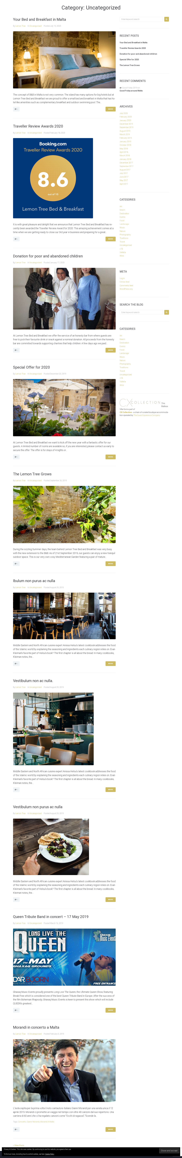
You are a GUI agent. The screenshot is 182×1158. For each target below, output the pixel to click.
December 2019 (126, 124)
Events (122, 217)
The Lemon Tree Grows (32, 474)
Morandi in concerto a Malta (36, 1027)
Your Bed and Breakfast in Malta (39, 19)
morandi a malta (47, 1122)
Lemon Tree (20, 26)
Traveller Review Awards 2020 (38, 126)
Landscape (124, 224)
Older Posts (18, 1145)
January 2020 (125, 120)
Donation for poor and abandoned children (48, 256)
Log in (122, 278)
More (110, 109)
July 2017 (124, 173)
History (68, 4)
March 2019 (125, 134)
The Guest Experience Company (147, 415)
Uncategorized (35, 26)
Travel (122, 242)
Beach (122, 210)
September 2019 (126, 127)
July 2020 (124, 113)
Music (122, 227)
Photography (125, 235)
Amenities (116, 4)
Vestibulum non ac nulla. (33, 681)
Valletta (123, 252)
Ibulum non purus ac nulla (34, 581)
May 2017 (124, 180)
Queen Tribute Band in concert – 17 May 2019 (51, 917)
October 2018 (125, 145)
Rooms (100, 4)
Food (122, 221)
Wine (122, 256)
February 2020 (126, 117)
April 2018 (124, 152)
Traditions (124, 238)
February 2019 (126, 138)
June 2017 (124, 177)
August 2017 (125, 170)
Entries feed (124, 282)
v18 (121, 249)
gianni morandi (33, 1122)
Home (54, 4)
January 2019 (125, 141)
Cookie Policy (49, 1154)
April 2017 (124, 184)
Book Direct (158, 4)
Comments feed (126, 285)
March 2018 (125, 156)
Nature (122, 231)
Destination (124, 213)
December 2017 (126, 163)
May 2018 (124, 149)
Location (84, 4)
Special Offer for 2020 (31, 367)
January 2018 (125, 159)
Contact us (136, 4)
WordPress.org (126, 289)
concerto (22, 1122)
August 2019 (125, 131)
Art (121, 206)
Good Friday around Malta (131, 91)
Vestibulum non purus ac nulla (37, 807)
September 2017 (126, 166)
